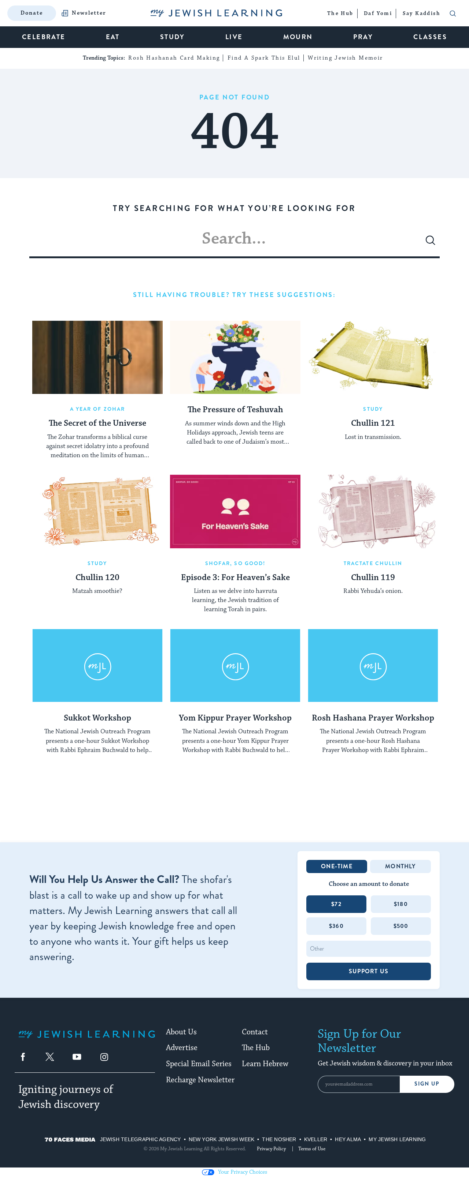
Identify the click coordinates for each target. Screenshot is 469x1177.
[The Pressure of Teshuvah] (235, 357)
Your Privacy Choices (242, 1172)
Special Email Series (199, 1064)
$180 (401, 904)
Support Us (368, 971)
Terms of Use (311, 1149)
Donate (32, 13)
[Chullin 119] (373, 511)
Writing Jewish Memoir (345, 57)
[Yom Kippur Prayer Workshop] (235, 665)
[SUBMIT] (430, 243)
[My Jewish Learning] (86, 1040)
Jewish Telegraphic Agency (140, 1139)
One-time (336, 866)
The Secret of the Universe (97, 423)
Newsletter (89, 13)
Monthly (400, 866)
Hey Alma (348, 1139)
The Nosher (279, 1139)
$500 (401, 926)
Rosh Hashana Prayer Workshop (373, 718)
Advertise (181, 1048)
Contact (255, 1032)
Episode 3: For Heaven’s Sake (235, 578)
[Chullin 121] (373, 357)
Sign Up (427, 1084)
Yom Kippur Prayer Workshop (235, 718)
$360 (336, 926)
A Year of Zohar (97, 409)
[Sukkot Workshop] (97, 665)
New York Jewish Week (222, 1139)
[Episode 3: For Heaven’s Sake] (235, 511)
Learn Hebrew (265, 1064)
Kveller (316, 1139)
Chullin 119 (373, 578)
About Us (181, 1032)
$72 (336, 904)
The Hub (256, 1048)
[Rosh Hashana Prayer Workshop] (373, 665)
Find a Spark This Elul (264, 57)
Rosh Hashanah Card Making (174, 57)
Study (373, 409)
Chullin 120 (97, 578)
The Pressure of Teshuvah (235, 410)
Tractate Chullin (373, 563)
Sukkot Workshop (97, 718)
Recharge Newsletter (200, 1080)
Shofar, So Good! (235, 563)
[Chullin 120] (97, 511)
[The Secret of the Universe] (97, 357)
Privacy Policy (271, 1149)
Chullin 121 (373, 423)
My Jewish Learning (397, 1139)
